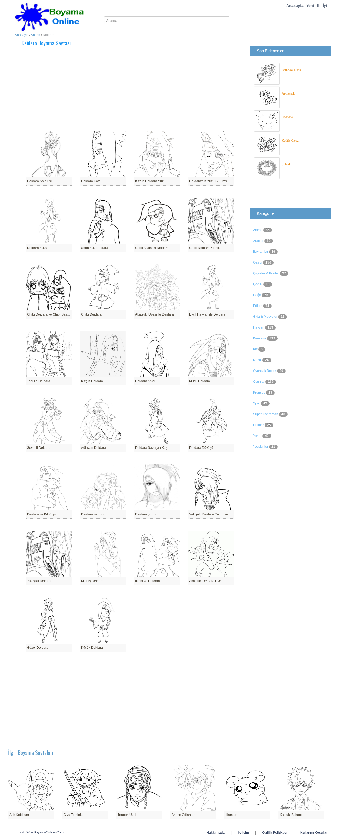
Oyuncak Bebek (265, 371)
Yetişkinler (261, 447)
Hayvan (259, 327)
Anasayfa (295, 5)
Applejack (288, 93)
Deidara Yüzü (37, 248)
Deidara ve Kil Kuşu (41, 514)
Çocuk (258, 284)
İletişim (243, 833)
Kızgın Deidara (92, 381)
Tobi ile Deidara (38, 381)
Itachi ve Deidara (147, 581)
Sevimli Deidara (39, 448)
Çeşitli (258, 262)
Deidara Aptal (145, 381)
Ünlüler (259, 425)
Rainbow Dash (291, 70)
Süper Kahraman (266, 414)
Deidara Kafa (91, 181)
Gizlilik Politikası (274, 833)
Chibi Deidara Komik (204, 248)
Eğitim (258, 306)
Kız (255, 349)
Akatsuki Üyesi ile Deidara (154, 314)
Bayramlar (261, 252)
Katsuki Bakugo (291, 815)
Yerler (257, 436)
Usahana (287, 117)
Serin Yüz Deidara (94, 248)
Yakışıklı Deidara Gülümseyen (211, 514)
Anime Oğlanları (183, 815)
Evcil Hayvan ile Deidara (207, 314)
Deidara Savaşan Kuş (151, 448)
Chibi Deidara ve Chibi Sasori (49, 314)
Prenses (259, 392)
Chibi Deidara (91, 314)
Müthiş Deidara (92, 581)
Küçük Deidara (92, 648)
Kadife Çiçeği (290, 140)
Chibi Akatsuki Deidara (152, 248)
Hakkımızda (216, 833)
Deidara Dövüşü (201, 448)
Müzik (257, 360)
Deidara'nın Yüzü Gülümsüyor (211, 181)
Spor (257, 403)
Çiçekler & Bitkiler (266, 273)
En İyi (322, 5)
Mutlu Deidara (199, 381)
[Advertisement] (145, 89)
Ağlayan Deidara (93, 448)
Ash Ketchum (19, 815)
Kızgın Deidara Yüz (149, 181)
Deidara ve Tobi (92, 514)
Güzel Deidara (37, 648)
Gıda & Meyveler (265, 317)
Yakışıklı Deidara (39, 581)
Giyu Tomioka (74, 815)
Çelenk (286, 164)
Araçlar (258, 241)
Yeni (310, 5)
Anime (35, 35)
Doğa (257, 295)
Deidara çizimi (145, 514)
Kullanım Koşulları (314, 833)
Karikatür (260, 338)
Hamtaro (232, 815)
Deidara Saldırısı (39, 181)
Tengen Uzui (127, 815)
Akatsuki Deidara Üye (205, 581)
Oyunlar (259, 382)
